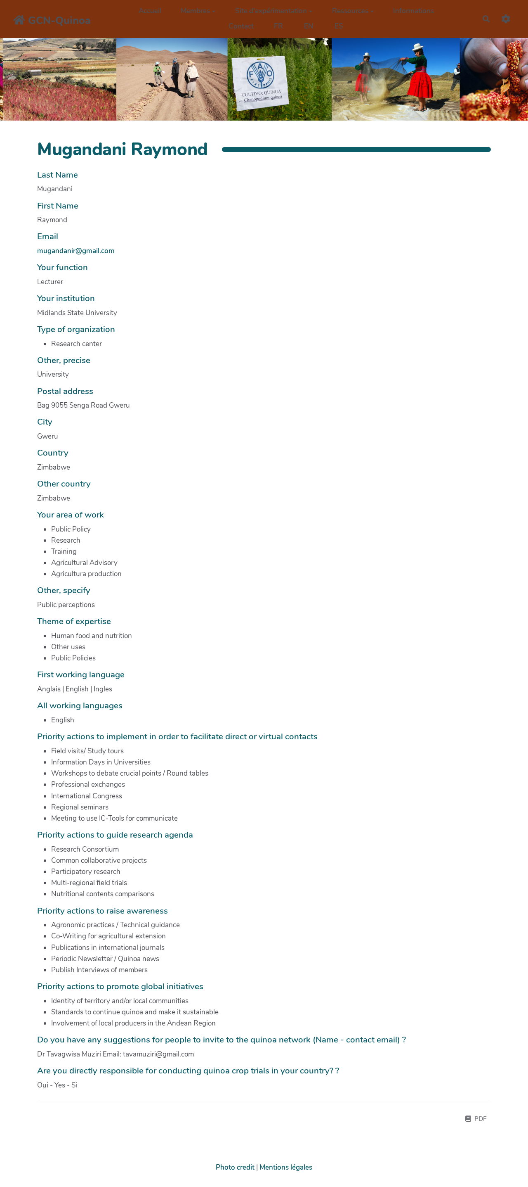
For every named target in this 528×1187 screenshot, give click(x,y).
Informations (413, 11)
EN (309, 26)
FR (278, 26)
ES (339, 26)
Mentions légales (285, 1167)
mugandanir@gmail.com (76, 251)
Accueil (150, 11)
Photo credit (235, 1167)
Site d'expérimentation (271, 11)
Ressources (350, 11)
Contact (241, 26)
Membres (195, 11)
